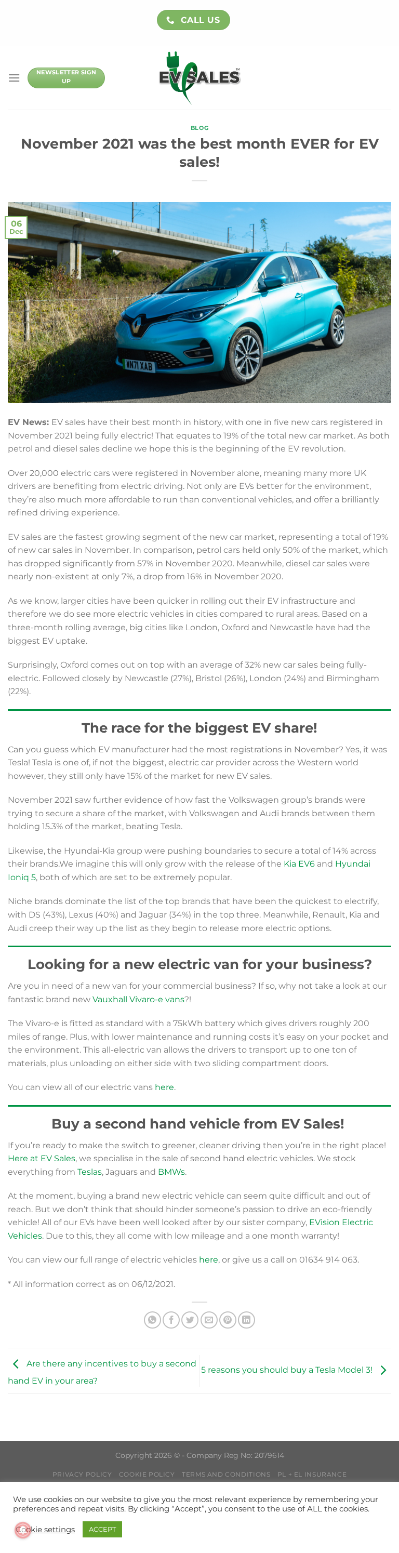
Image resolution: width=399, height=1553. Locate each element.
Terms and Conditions (226, 1474)
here (164, 1087)
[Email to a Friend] (209, 1320)
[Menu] (14, 77)
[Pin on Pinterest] (227, 1320)
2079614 (269, 1455)
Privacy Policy (82, 1474)
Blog (199, 127)
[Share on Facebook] (171, 1320)
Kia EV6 (299, 864)
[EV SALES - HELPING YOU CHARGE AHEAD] (200, 78)
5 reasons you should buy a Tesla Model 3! (288, 1370)
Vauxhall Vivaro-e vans (138, 999)
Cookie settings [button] (45, 1529)
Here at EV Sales (41, 1158)
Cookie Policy (147, 1474)
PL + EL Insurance (312, 1474)
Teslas (89, 1172)
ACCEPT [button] (102, 1529)
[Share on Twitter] (189, 1320)
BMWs (171, 1172)
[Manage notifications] (23, 1530)
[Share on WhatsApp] (152, 1320)
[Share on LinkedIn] (246, 1320)
